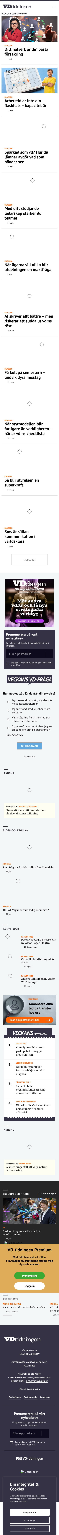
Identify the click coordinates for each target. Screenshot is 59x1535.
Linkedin (29, 1465)
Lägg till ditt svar (15, 734)
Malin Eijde (29, 1366)
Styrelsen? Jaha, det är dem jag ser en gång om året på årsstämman (32, 727)
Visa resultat (29, 756)
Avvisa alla (30, 1528)
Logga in (30, 1286)
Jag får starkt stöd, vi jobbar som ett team (31, 710)
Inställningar (30, 1520)
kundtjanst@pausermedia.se (36, 1377)
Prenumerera (29, 1275)
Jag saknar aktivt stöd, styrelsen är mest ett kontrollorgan (32, 701)
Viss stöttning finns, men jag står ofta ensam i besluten (31, 719)
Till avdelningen (47, 1193)
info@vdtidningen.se (37, 1381)
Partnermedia (30, 1397)
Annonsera (45, 1397)
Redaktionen (15, 1397)
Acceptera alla (29, 1512)
